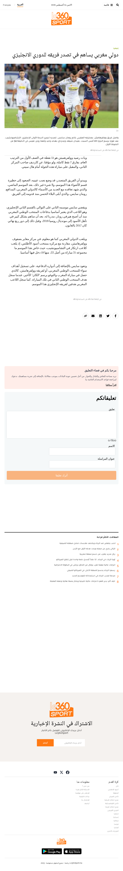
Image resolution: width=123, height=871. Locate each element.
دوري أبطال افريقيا (111, 800)
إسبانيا (115, 817)
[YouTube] (55, 772)
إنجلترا (115, 48)
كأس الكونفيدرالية (111, 803)
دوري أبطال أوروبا (111, 807)
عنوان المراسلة (106, 458)
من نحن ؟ (85, 786)
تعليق (112, 409)
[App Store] (73, 851)
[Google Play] (52, 851)
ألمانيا (116, 827)
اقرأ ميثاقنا (111, 385)
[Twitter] (61, 772)
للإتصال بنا (85, 800)
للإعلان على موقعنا (82, 793)
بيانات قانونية (84, 796)
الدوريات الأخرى (112, 831)
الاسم (111, 445)
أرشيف (86, 803)
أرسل (45, 743)
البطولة (115, 793)
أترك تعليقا (62, 475)
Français (7, 5)
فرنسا (116, 824)
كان (117, 786)
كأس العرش (113, 796)
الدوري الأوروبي (112, 810)
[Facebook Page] (67, 772)
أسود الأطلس (113, 789)
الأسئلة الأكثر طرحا (82, 789)
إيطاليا (116, 821)
